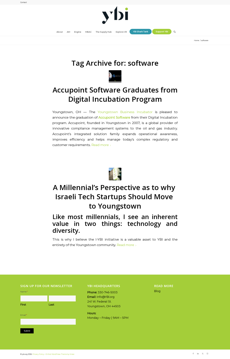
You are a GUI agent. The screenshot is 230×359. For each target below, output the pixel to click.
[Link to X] (202, 353)
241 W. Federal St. (99, 301)
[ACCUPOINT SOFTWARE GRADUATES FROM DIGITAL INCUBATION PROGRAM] (115, 76)
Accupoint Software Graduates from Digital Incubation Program (115, 94)
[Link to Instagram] (207, 353)
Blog (157, 291)
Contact (23, 2)
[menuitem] (23, 2)
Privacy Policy (38, 354)
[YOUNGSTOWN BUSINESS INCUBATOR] (115, 174)
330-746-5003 (108, 292)
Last (51, 304)
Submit (27, 331)
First (23, 304)
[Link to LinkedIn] (198, 353)
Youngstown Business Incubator (125, 112)
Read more (100, 145)
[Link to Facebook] (193, 353)
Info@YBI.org (106, 297)
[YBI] (115, 16)
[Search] (173, 30)
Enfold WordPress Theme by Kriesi (60, 354)
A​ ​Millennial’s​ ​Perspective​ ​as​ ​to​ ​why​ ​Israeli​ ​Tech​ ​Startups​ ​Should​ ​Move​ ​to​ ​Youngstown (115, 196)
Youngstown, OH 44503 (103, 306)
